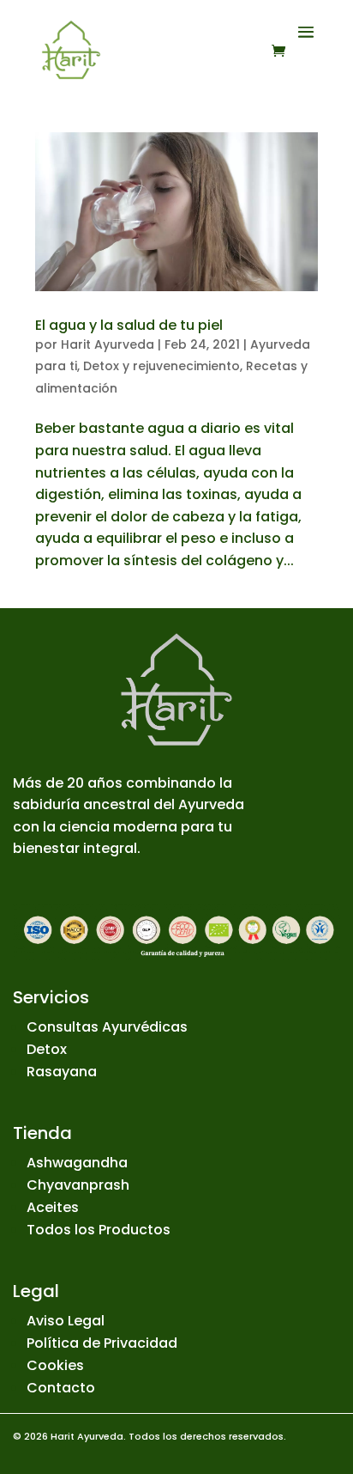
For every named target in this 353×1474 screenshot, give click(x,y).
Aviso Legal (66, 1321)
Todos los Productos (99, 1230)
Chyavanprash (78, 1185)
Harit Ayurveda (107, 344)
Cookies (55, 1365)
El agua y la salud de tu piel (129, 325)
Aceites (53, 1207)
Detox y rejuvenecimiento (161, 366)
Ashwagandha (77, 1162)
